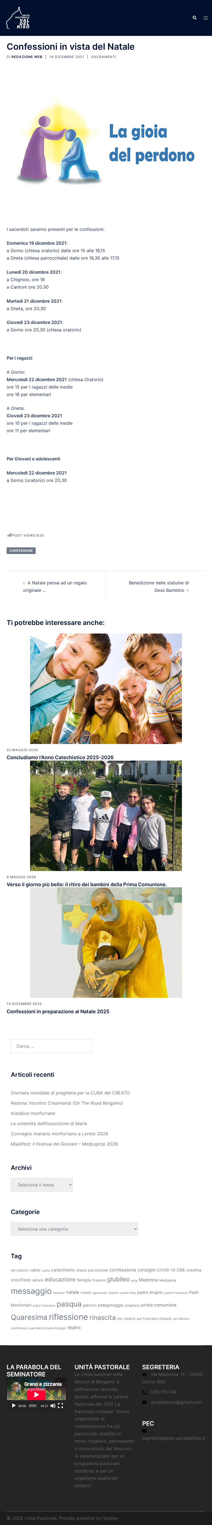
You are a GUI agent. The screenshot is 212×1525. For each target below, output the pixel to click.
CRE (181, 1270)
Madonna (148, 1280)
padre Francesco (176, 1293)
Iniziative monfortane (33, 1113)
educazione (60, 1279)
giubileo (118, 1279)
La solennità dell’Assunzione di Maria (49, 1123)
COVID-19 (166, 1270)
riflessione (68, 1317)
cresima (193, 1270)
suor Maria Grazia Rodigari (47, 1328)
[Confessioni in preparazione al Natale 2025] (106, 942)
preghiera (132, 1305)
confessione (21, 550)
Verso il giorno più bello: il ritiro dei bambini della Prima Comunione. (87, 884)
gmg (134, 1280)
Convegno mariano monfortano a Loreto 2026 (59, 1133)
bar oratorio (19, 1270)
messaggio (31, 1291)
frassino (99, 1280)
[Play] (14, 1405)
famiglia (84, 1280)
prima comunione (158, 1305)
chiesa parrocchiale (92, 1270)
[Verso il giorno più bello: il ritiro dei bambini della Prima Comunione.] (106, 815)
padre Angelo (150, 1292)
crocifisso (21, 1280)
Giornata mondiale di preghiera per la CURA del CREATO (70, 1093)
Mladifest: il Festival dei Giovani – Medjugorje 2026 (64, 1144)
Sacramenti (103, 57)
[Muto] (53, 1405)
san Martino (181, 1319)
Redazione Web (27, 57)
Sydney (110, 1518)
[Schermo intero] (60, 1405)
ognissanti (99, 1293)
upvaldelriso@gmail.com (176, 1402)
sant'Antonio (19, 1328)
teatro (74, 1327)
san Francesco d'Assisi (154, 1319)
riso (120, 1319)
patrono (90, 1305)
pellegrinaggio (111, 1305)
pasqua (69, 1303)
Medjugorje (167, 1280)
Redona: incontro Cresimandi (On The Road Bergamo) (67, 1103)
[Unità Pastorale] (18, 17)
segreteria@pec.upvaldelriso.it (173, 1438)
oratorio (113, 1293)
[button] (194, 18)
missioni (59, 1293)
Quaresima (29, 1317)
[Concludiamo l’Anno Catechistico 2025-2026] (106, 688)
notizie (86, 1293)
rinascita (102, 1317)
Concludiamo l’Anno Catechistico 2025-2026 (60, 757)
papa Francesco (44, 1305)
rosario (129, 1318)
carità (46, 1270)
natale (72, 1292)
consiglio (146, 1270)
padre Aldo (128, 1293)
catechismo (63, 1270)
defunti (38, 1280)
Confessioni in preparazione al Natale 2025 (58, 1011)
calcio (35, 1270)
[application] (36, 1394)
